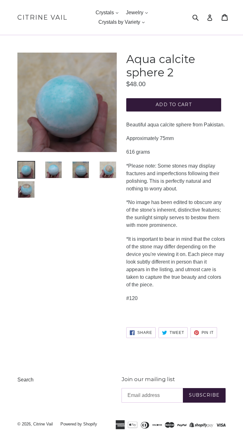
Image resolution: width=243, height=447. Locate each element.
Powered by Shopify (78, 424)
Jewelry (135, 12)
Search (25, 379)
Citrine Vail (42, 17)
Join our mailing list (148, 379)
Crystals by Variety (119, 22)
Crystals (105, 12)
